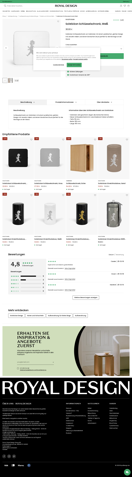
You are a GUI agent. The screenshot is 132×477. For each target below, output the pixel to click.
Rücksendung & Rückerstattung (76, 415)
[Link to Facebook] (4, 456)
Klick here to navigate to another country (14, 418)
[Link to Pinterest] (14, 456)
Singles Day (113, 420)
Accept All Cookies (74, 65)
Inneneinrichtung (93, 410)
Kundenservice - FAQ (72, 410)
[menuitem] (6, 11)
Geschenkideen (114, 413)
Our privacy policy (67, 59)
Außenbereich (92, 423)
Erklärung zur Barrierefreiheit (74, 430)
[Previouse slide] (6, 48)
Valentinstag (113, 408)
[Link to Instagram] (9, 456)
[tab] (27, 102)
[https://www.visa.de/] (6, 465)
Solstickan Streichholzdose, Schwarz (13, 239)
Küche (90, 420)
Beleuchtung (92, 413)
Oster (111, 410)
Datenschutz (70, 420)
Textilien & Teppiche (94, 418)
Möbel (89, 408)
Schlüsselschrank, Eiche (75, 183)
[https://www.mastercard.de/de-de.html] (13, 465)
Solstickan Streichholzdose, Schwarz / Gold (77, 239)
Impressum (69, 423)
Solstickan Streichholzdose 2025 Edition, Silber (111, 239)
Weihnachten (113, 428)
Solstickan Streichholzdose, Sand (111, 183)
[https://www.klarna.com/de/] (21, 465)
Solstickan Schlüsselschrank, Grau (48, 183)
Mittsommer (113, 418)
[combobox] (126, 1)
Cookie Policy (70, 425)
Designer (68, 428)
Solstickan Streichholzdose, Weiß (48, 239)
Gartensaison (113, 415)
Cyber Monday (113, 425)
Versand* (69, 413)
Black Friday (113, 423)
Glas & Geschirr (92, 415)
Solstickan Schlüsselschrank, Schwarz (14, 183)
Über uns (68, 408)
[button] (126, 1)
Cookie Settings (58, 65)
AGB (67, 418)
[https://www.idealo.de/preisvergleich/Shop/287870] (29, 465)
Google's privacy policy (80, 59)
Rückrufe (68, 433)
